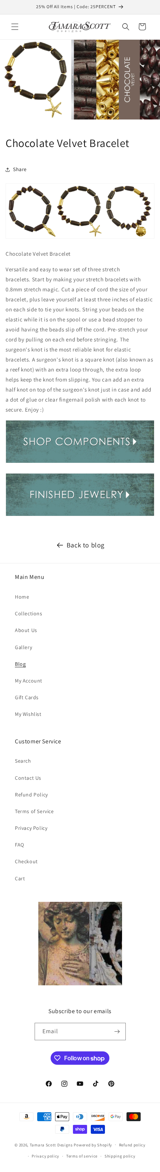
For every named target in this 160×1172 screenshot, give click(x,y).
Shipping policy (120, 1156)
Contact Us (28, 778)
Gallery (23, 647)
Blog (20, 664)
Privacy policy (45, 1156)
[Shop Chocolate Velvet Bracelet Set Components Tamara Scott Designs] (80, 462)
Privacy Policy (31, 828)
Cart (20, 878)
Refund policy (132, 1145)
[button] (15, 27)
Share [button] (20, 169)
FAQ (19, 844)
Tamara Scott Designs (51, 1144)
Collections (28, 613)
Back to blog (86, 545)
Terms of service (81, 1156)
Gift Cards (27, 697)
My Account (28, 680)
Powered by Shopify (93, 1144)
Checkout (26, 861)
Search (23, 760)
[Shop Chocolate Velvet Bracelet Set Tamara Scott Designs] (80, 515)
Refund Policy (31, 794)
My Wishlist (28, 714)
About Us (26, 630)
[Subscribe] (117, 1031)
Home (22, 596)
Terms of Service (34, 811)
